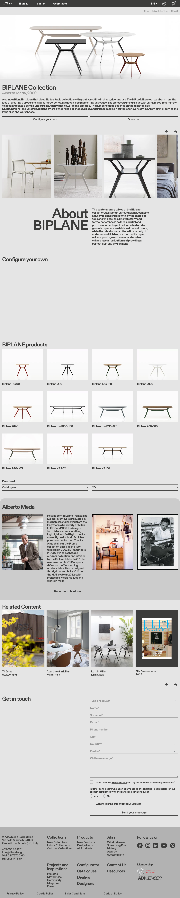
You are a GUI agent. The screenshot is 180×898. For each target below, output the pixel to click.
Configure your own (45, 119)
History (111, 848)
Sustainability (115, 854)
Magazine (53, 883)
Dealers (83, 877)
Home (146, 11)
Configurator (88, 865)
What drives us (116, 842)
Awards (112, 851)
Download (134, 119)
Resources (116, 871)
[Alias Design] (7, 3)
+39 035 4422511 (12, 849)
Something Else (116, 845)
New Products (86, 842)
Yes (96, 796)
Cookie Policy (45, 893)
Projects (52, 873)
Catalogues (86, 871)
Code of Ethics (113, 893)
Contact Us (117, 865)
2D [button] (94, 487)
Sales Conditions (75, 893)
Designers (85, 884)
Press (50, 886)
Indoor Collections (160, 11)
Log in (164, 3)
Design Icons (85, 845)
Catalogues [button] (9, 487)
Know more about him (67, 591)
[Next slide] (175, 132)
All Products (84, 848)
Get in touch (60, 4)
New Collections (57, 842)
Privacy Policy (15, 893)
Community (54, 880)
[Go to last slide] (167, 132)
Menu (24, 3)
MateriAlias (54, 877)
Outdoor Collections (59, 848)
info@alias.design (12, 852)
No (108, 796)
